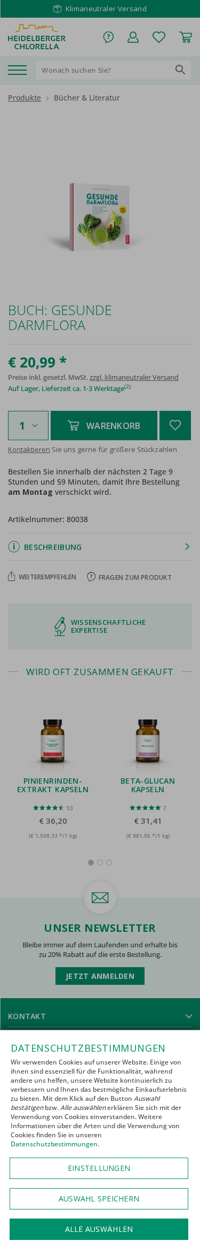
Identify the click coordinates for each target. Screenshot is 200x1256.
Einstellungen (99, 1168)
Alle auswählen (99, 1229)
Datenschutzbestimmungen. (55, 1143)
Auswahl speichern (99, 1198)
